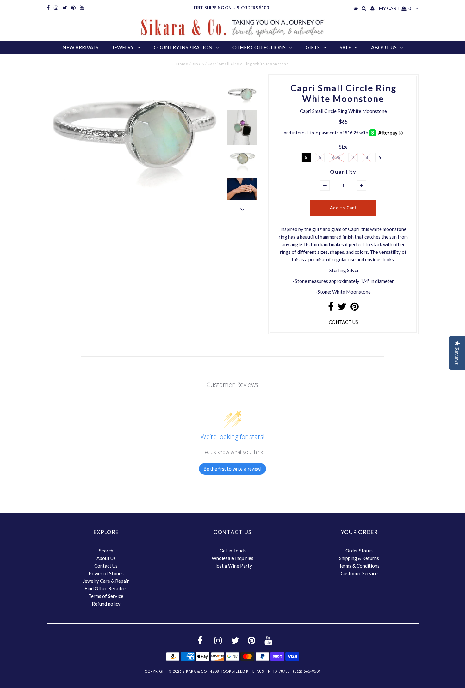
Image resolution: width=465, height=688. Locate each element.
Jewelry (123, 47)
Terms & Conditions (359, 566)
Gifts (313, 47)
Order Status (359, 550)
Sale (345, 47)
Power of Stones (106, 573)
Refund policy (106, 603)
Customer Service (359, 573)
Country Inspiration (183, 47)
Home (182, 63)
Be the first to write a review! (232, 469)
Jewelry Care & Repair (106, 581)
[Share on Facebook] (330, 308)
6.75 (336, 157)
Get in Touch (233, 550)
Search (106, 550)
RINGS (198, 63)
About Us (384, 47)
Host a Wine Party (232, 566)
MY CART (395, 8)
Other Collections (259, 47)
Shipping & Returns (359, 558)
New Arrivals (80, 47)
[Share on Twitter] (342, 308)
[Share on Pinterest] (354, 308)
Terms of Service (106, 596)
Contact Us (106, 566)
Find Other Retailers (105, 588)
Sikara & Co (195, 671)
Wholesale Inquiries (232, 558)
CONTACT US (343, 322)
